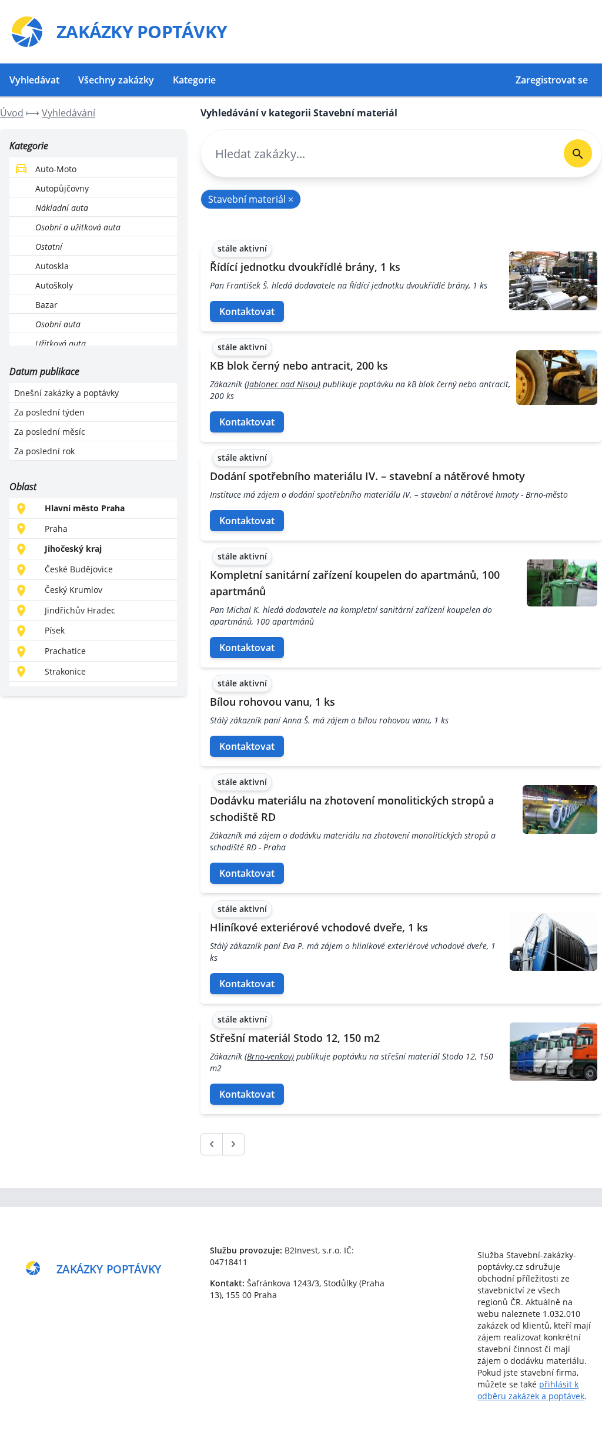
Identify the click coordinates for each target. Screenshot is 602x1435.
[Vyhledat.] (578, 153)
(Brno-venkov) (269, 1056)
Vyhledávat (34, 79)
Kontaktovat (247, 311)
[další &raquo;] (233, 1144)
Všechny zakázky (116, 79)
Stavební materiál (250, 199)
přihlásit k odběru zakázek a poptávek (530, 1390)
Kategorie (194, 79)
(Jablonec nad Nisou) (282, 384)
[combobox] (377, 153)
